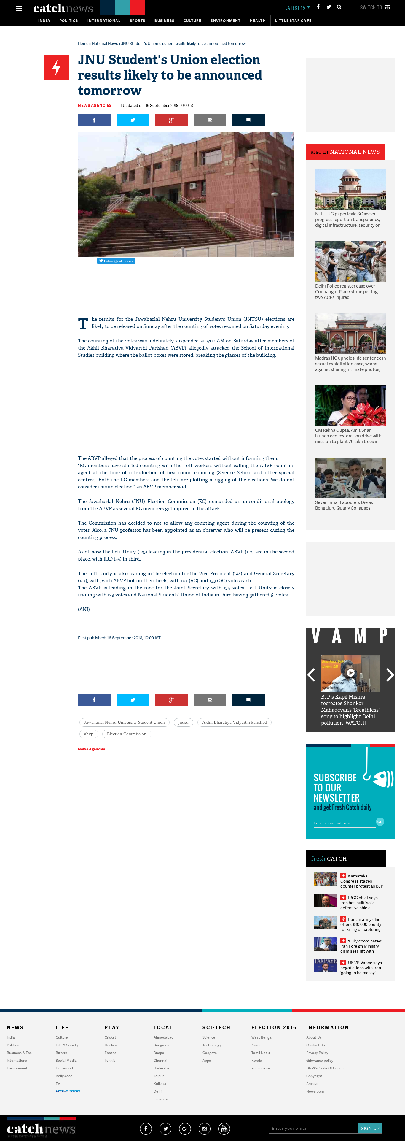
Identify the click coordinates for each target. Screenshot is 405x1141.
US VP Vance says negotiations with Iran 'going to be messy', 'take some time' (361, 970)
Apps (207, 1060)
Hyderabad (163, 1068)
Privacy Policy (317, 1052)
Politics (69, 20)
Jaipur (159, 1075)
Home (83, 43)
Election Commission (126, 733)
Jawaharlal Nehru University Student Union (124, 722)
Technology (212, 1045)
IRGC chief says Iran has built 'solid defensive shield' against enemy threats (361, 905)
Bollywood (64, 1075)
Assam (256, 1045)
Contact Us (315, 1045)
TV (58, 1083)
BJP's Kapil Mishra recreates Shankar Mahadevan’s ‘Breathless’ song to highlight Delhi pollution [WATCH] (350, 710)
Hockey (111, 1045)
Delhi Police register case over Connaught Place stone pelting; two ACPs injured (346, 291)
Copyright (314, 1075)
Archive (312, 1083)
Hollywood (64, 1068)
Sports (137, 20)
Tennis (110, 1060)
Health (258, 20)
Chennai (160, 1060)
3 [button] (351, 737)
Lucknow (161, 1099)
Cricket (110, 1037)
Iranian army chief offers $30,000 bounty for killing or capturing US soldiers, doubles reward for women (361, 929)
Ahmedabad (163, 1037)
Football (111, 1052)
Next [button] (390, 675)
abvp (88, 733)
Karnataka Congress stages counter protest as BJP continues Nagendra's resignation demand (361, 886)
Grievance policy (319, 1060)
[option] (350, 690)
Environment (225, 20)
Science (209, 1037)
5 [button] (368, 737)
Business (164, 20)
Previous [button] (310, 675)
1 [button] (333, 737)
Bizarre (61, 1052)
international (104, 20)
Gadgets (210, 1052)
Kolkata (160, 1083)
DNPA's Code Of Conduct (326, 1068)
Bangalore (162, 1045)
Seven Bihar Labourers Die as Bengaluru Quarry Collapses (344, 505)
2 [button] (342, 737)
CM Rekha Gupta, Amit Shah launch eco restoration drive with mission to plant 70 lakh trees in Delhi (348, 436)
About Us (314, 1037)
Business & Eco (19, 1052)
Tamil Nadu (260, 1052)
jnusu (183, 722)
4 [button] (360, 737)
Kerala (256, 1060)
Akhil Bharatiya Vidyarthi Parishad (234, 722)
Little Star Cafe (293, 20)
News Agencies (95, 105)
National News (105, 43)
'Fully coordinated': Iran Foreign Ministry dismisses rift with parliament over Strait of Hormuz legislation (361, 951)
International (17, 1060)
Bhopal (159, 1052)
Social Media (66, 1060)
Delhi (158, 1091)
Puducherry (260, 1068)
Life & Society (67, 1045)
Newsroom (315, 1091)
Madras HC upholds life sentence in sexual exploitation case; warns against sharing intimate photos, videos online (350, 364)
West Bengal (261, 1037)
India (44, 20)
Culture (192, 20)
